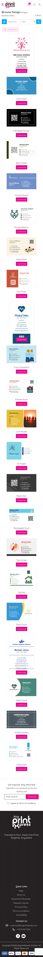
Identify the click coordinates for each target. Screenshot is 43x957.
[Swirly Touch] (21, 611)
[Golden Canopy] (21, 719)
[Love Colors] (21, 86)
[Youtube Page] (24, 936)
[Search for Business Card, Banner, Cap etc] (38, 21)
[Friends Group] (21, 386)
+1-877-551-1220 (23, 929)
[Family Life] (21, 54)
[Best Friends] (21, 150)
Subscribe (32, 797)
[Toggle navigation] (2, 4)
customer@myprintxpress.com (23, 925)
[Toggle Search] (39, 4)
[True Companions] (21, 354)
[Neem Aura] (21, 483)
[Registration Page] (34, 4)
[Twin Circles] (21, 547)
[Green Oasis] (21, 246)
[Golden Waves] (21, 323)
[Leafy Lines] (21, 751)
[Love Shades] (21, 419)
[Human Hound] (21, 182)
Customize (21, 71)
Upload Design (12, 29)
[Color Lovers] (21, 656)
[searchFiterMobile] (4, 21)
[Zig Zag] (21, 579)
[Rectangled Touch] (21, 515)
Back (39, 15)
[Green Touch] (21, 687)
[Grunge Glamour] (21, 214)
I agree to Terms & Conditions (23, 803)
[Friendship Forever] (21, 118)
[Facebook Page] (18, 936)
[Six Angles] (21, 451)
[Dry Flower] (21, 278)
